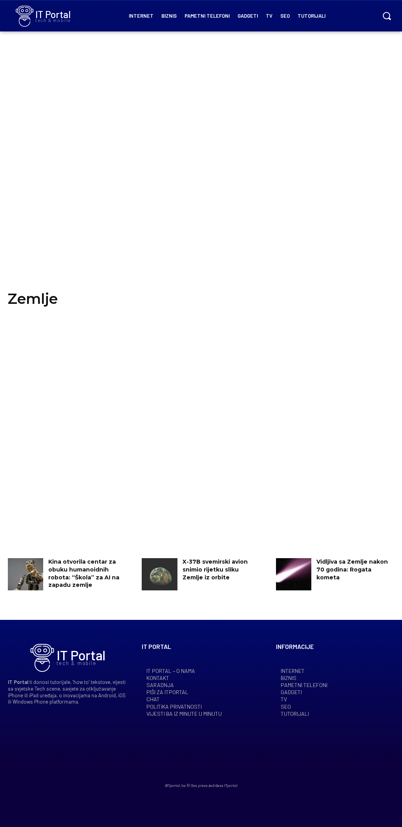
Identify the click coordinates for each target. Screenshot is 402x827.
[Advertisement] (201, 169)
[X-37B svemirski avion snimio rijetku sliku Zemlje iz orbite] (159, 574)
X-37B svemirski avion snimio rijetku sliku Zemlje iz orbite (215, 569)
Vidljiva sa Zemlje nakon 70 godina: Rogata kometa (352, 569)
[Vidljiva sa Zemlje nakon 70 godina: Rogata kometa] (293, 574)
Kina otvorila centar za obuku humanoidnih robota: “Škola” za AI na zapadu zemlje (83, 573)
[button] (386, 15)
